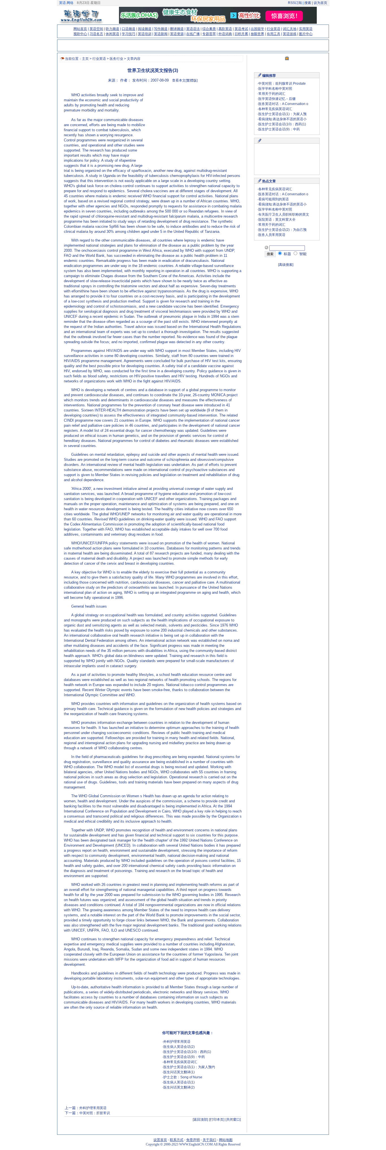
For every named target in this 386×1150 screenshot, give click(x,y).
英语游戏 (289, 34)
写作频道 (161, 29)
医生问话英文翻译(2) (179, 1087)
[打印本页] (216, 1119)
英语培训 (144, 34)
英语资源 (177, 34)
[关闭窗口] (233, 1119)
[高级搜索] (285, 265)
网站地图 (226, 1140)
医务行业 (116, 59)
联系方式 (176, 1140)
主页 (85, 59)
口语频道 (128, 29)
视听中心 (80, 34)
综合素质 (209, 29)
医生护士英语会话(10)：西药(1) (187, 1052)
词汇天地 (289, 29)
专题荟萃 (209, 34)
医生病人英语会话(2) (179, 1047)
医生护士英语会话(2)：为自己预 (282, 230)
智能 (302, 254)
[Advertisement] (192, 128)
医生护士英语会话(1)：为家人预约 (189, 1067)
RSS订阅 (295, 3)
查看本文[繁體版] (185, 80)
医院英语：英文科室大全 (277, 220)
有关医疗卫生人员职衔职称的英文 (283, 214)
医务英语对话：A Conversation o (283, 104)
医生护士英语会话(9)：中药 (184, 1057)
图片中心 (306, 34)
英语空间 (96, 29)
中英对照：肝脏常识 (94, 1113)
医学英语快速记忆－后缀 (277, 99)
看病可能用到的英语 (273, 199)
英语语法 (193, 29)
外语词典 (225, 34)
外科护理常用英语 (176, 1042)
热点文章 (269, 181)
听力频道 (112, 29)
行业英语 (273, 29)
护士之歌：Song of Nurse (182, 1077)
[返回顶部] (200, 1119)
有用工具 (273, 34)
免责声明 (193, 1140)
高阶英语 (225, 29)
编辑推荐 (269, 76)
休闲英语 (112, 34)
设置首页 (160, 1140)
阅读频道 (144, 29)
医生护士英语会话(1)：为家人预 (282, 114)
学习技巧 (128, 34)
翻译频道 (177, 29)
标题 (287, 254)
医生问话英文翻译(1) (179, 1072)
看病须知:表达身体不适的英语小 (282, 119)
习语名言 (96, 34)
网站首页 (80, 29)
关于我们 (209, 1140)
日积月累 (241, 34)
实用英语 (306, 29)
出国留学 (257, 29)
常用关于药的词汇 (271, 94)
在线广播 (193, 34)
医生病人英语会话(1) (179, 1082)
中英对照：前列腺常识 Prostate (282, 84)
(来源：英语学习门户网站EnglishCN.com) (131, 111)
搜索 (307, 3)
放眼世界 (257, 34)
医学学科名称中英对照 (275, 89)
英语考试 (241, 29)
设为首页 (320, 3)
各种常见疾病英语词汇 (180, 1062)
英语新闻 (161, 34)
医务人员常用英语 (271, 235)
